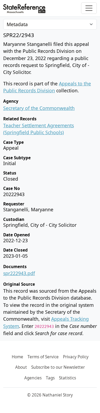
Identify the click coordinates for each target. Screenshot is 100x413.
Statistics (67, 378)
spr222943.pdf (19, 273)
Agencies (33, 378)
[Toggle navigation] (89, 8)
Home (17, 357)
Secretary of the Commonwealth (39, 108)
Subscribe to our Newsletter (58, 367)
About (21, 367)
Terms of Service (43, 357)
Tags (50, 378)
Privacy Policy (76, 357)
